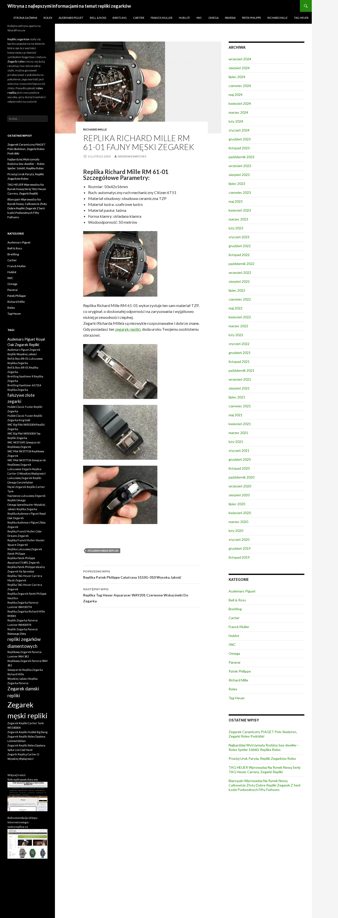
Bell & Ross (98, 17)
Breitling (120, 17)
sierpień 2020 (239, 495)
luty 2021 (236, 441)
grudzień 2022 (240, 246)
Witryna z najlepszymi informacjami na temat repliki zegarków (69, 6)
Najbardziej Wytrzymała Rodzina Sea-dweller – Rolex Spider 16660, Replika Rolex (264, 747)
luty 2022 (236, 335)
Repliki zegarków (18, 39)
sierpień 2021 (239, 388)
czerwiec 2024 (240, 86)
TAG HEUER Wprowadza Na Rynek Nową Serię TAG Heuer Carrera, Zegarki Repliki (264, 769)
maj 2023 (235, 201)
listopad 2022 (239, 255)
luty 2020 (236, 530)
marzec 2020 (238, 522)
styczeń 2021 (239, 450)
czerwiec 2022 (240, 299)
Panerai (230, 17)
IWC (199, 17)
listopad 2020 (239, 468)
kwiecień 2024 (240, 103)
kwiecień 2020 (240, 513)
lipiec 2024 (237, 77)
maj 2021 (235, 415)
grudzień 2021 (240, 352)
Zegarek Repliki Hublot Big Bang (27, 732)
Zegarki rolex (16, 61)
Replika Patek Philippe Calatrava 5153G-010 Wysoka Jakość (132, 574)
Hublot (184, 17)
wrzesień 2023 (240, 166)
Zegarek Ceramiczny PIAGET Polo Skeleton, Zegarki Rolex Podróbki (263, 734)
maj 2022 (235, 308)
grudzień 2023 (240, 139)
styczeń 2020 (239, 539)
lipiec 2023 (237, 183)
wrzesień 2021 (240, 379)
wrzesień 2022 (240, 272)
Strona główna (25, 17)
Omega (213, 17)
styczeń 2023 (239, 237)
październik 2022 (241, 264)
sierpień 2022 (239, 281)
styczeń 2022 (239, 344)
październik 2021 (241, 370)
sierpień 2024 (239, 68)
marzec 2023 (238, 219)
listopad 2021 (239, 361)
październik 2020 (241, 477)
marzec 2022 (238, 326)
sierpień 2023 (239, 175)
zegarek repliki (128, 329)
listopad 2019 (239, 557)
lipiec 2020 (237, 504)
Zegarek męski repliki (103, 550)
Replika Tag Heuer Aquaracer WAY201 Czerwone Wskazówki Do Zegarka (135, 595)
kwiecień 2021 (240, 424)
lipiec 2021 (237, 397)
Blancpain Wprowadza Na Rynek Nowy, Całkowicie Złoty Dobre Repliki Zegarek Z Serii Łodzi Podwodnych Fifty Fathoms (264, 785)
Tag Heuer (301, 17)
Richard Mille (277, 17)
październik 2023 (241, 157)
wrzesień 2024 (240, 59)
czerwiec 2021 (240, 406)
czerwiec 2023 (240, 192)
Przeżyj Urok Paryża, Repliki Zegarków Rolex (262, 758)
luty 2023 (236, 228)
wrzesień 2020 (240, 486)
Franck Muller (161, 17)
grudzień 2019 (240, 548)
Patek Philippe (251, 17)
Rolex (48, 17)
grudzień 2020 (240, 459)
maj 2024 (235, 94)
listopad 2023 (239, 148)
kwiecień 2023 (240, 210)
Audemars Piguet (71, 17)
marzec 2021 (238, 433)
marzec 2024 (238, 112)
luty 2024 (236, 121)
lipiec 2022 (237, 290)
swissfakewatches (132, 156)
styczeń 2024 (239, 130)
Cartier (138, 17)
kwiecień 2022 (240, 317)
